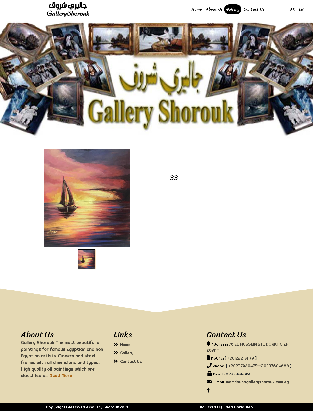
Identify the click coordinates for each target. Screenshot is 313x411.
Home (196, 9)
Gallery (232, 9)
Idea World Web (239, 407)
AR (292, 9)
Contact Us (253, 9)
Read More (60, 375)
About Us (214, 9)
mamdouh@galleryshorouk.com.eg (257, 381)
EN (301, 9)
